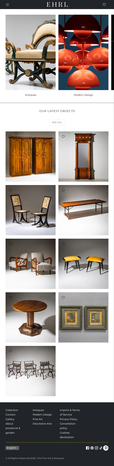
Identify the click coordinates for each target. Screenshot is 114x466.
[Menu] (7, 4)
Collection (12, 410)
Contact (10, 414)
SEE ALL (57, 122)
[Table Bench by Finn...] (83, 210)
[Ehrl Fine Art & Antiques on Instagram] (96, 449)
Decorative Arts (42, 423)
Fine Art (38, 419)
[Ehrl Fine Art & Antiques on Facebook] (87, 449)
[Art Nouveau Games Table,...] (31, 317)
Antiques (38, 410)
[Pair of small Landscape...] (83, 317)
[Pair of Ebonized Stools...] (83, 264)
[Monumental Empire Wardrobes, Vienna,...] (31, 156)
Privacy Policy (68, 419)
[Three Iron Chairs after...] (31, 371)
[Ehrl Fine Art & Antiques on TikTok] (101, 449)
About (9, 423)
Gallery (10, 419)
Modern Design (42, 414)
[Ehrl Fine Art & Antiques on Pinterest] (92, 449)
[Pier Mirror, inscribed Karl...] (83, 156)
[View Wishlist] (104, 4)
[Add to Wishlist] (10, 136)
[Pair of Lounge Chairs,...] (31, 264)
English (11, 447)
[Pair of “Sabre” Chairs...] (31, 210)
